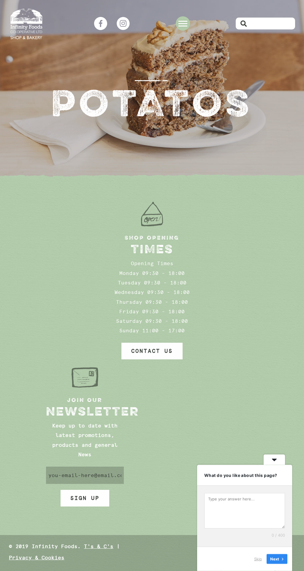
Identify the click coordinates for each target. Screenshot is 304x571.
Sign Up (84, 498)
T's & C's (98, 546)
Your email (85, 475)
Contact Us (152, 351)
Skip (258, 558)
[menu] (183, 23)
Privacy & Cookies (36, 558)
